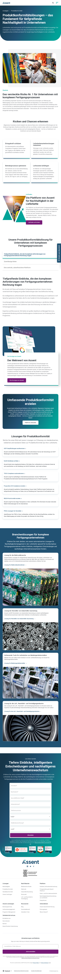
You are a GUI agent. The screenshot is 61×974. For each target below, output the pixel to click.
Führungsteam (43, 909)
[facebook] (33, 866)
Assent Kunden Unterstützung (10, 926)
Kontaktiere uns (6, 918)
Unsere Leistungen (7, 894)
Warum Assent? (44, 912)
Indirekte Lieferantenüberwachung (48, 886)
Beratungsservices (7, 906)
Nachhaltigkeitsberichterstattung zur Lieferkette (48, 896)
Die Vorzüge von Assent (17, 380)
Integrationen (43, 900)
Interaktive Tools (25, 912)
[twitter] (30, 866)
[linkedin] (27, 866)
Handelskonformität (8, 891)
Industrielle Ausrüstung (27, 891)
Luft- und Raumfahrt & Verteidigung (26, 897)
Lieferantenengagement (9, 909)
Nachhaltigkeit (6, 886)
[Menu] (57, 3)
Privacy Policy (36, 962)
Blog (22, 906)
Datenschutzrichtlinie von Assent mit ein (30, 958)
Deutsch (7, 971)
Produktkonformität (8, 889)
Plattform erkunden (30, 422)
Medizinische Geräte (26, 886)
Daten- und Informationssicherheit (48, 893)
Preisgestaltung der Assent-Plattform (47, 890)
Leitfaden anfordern (34, 222)
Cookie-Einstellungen (36, 970)
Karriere (5, 923)
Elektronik (23, 889)
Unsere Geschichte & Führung (47, 906)
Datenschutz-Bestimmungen (21, 970)
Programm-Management (9, 912)
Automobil (23, 894)
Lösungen (5, 11)
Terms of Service (44, 962)
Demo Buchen (6, 921)
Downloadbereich (25, 909)
